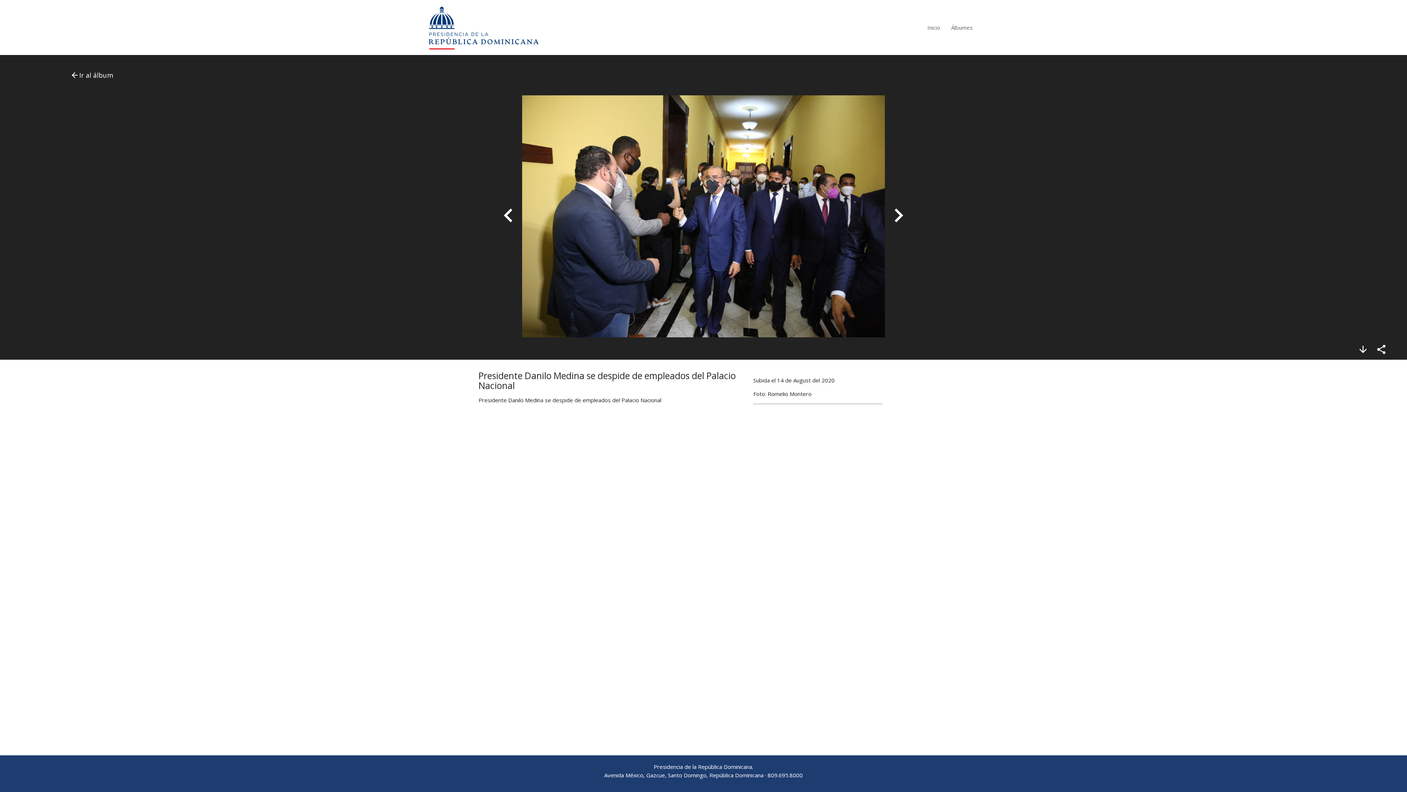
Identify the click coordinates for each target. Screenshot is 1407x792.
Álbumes (962, 27)
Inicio (933, 27)
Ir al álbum (91, 75)
